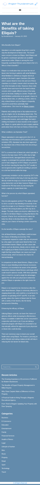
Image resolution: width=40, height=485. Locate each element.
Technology (5, 468)
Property (5, 457)
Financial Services (8, 436)
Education (5, 425)
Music (4, 454)
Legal (3, 443)
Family (4, 432)
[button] (20, 10)
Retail (4, 461)
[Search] (36, 367)
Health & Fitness (7, 439)
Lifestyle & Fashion (8, 446)
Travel (4, 472)
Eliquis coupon (29, 106)
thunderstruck (8, 36)
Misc (3, 450)
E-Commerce (6, 421)
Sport (3, 465)
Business (5, 418)
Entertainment (6, 428)
